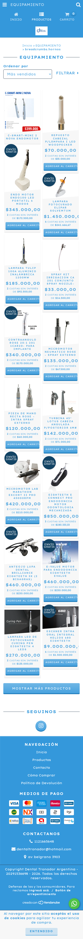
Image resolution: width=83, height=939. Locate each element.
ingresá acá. (39, 890)
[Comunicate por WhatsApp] (74, 903)
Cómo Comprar (41, 775)
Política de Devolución (41, 783)
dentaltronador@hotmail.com (44, 849)
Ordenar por (15, 66)
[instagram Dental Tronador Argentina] (40, 726)
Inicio (27, 45)
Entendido (41, 931)
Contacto (41, 768)
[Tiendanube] (41, 903)
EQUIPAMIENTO (48, 45)
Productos (41, 760)
